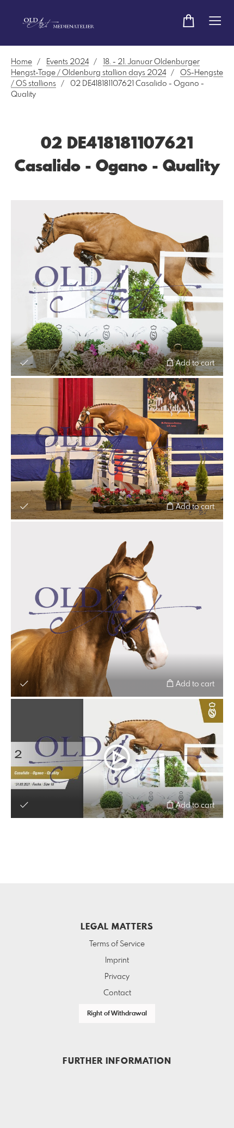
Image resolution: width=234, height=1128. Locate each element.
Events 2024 (67, 62)
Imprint (117, 960)
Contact (117, 993)
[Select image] (24, 362)
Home (21, 62)
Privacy (117, 977)
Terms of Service (117, 944)
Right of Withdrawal (117, 1014)
